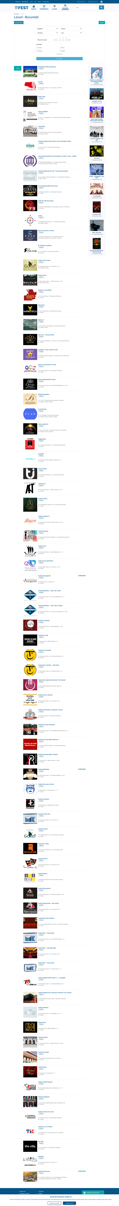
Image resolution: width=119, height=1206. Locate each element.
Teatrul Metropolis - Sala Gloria (48, 903)
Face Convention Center (46, 230)
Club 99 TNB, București (45, 201)
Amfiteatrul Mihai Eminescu (47, 67)
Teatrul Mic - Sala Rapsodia (47, 948)
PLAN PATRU (42, 409)
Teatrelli (41, 454)
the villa (40, 1141)
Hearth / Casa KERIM (45, 290)
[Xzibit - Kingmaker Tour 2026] (97, 169)
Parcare (40, 51)
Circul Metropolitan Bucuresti (48, 186)
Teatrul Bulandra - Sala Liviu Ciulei (49, 590)
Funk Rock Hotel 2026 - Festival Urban (97, 251)
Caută (60, 58)
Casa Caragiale (43, 111)
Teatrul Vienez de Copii (46, 1111)
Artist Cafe (41, 96)
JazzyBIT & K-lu (97, 101)
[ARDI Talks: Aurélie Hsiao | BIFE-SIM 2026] (97, 112)
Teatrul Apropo (43, 531)
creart (40, 215)
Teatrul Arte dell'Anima (45, 561)
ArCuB (40, 81)
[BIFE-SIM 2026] (97, 225)
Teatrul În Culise (43, 844)
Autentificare (94, 1)
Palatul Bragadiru (43, 394)
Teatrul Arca (42, 546)
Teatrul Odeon (43, 1037)
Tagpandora (42, 439)
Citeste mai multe (54, 1203)
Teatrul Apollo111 (44, 516)
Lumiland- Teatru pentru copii (48, 349)
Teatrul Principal (43, 1052)
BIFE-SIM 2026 (96, 232)
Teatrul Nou (42, 1022)
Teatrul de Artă (43, 635)
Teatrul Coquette (44, 620)
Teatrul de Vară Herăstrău (46, 724)
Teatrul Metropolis (44, 888)
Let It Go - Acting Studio (46, 335)
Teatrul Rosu (42, 1067)
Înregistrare (82, 1)
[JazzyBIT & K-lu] (97, 93)
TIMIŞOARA (45, 1)
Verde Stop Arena (44, 1171)
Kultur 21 (41, 320)
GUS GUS (96, 158)
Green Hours (42, 275)
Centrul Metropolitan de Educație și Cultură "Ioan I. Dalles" (57, 156)
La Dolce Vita (97, 214)
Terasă (40, 47)
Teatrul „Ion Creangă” (45, 1126)
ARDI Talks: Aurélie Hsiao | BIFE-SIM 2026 (96, 120)
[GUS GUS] (97, 151)
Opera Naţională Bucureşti (47, 379)
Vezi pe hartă (18, 22)
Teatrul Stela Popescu (45, 1082)
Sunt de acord (69, 1203)
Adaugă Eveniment (93, 1193)
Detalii (41, 68)
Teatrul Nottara (43, 1007)
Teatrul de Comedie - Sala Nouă (48, 665)
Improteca (41, 305)
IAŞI (35, 1)
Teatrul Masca (42, 873)
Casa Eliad (41, 126)
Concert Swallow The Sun (96, 139)
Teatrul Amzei (42, 498)
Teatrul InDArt (43, 858)
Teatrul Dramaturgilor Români (48, 754)
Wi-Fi (62, 47)
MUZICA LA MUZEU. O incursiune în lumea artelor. (96, 81)
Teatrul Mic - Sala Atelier (46, 933)
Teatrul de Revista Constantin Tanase (50, 710)
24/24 (63, 51)
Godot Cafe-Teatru (44, 260)
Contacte (41, 1191)
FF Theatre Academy (45, 245)
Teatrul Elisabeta (43, 769)
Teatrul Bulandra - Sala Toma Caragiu (50, 605)
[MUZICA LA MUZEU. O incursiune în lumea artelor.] (97, 73)
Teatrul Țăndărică (43, 1097)
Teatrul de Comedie (44, 650)
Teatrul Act (41, 483)
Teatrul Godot (43, 829)
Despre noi (22, 1191)
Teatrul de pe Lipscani (45, 695)
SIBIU (39, 1)
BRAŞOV (18, 1)
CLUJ (31, 1)
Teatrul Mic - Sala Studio (46, 963)
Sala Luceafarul (43, 424)
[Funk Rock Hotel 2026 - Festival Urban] (97, 243)
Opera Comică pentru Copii (47, 364)
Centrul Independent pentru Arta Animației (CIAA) (54, 141)
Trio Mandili (96, 196)
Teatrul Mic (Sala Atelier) (46, 918)
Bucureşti (16, 14)
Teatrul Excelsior (43, 799)
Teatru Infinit (42, 469)
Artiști (40, 1193)
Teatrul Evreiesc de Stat (46, 784)
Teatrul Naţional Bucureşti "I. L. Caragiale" (52, 977)
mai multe (59, 54)
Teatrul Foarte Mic (44, 814)
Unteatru (41, 1156)
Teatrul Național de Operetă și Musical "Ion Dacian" (55, 992)
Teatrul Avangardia (44, 576)
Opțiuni (102, 22)
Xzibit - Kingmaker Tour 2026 (96, 177)
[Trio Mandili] (97, 188)
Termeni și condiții (24, 1193)
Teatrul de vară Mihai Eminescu (48, 739)
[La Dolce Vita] (97, 207)
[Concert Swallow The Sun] (97, 131)
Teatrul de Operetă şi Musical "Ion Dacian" (52, 680)
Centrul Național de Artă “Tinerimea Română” (53, 171)
